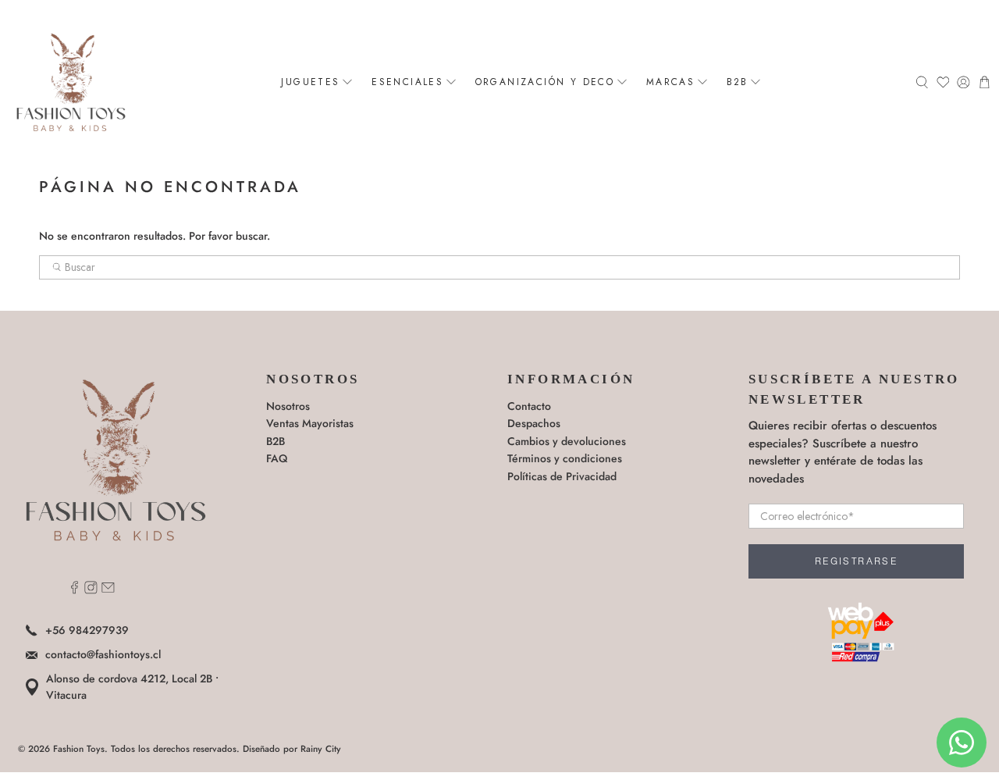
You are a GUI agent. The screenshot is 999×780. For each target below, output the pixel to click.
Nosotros (288, 406)
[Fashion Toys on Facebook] (74, 590)
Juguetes (310, 82)
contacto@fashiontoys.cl (103, 654)
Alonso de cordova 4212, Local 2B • (132, 687)
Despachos (533, 423)
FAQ (276, 458)
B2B (737, 82)
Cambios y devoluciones (566, 441)
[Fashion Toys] (71, 82)
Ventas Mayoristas (310, 423)
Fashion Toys (79, 749)
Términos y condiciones (564, 458)
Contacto (529, 406)
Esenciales (407, 82)
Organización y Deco (545, 82)
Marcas (670, 82)
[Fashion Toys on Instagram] (91, 590)
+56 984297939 (87, 630)
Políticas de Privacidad (562, 476)
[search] (499, 267)
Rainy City (320, 749)
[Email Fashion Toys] (108, 590)
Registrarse (856, 561)
